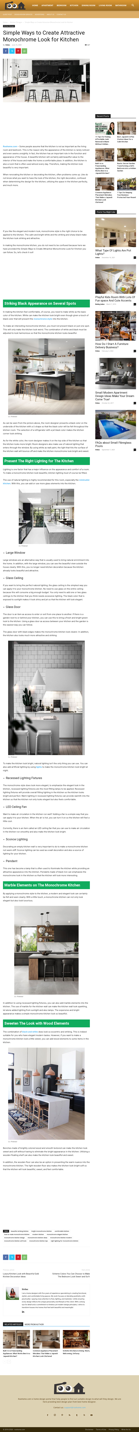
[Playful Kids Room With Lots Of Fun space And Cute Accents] (115, 279)
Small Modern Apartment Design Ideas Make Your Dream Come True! (114, 396)
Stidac (7, 45)
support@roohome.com (75, 1407)
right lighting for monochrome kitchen (64, 1241)
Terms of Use (101, 1429)
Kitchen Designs (16, 22)
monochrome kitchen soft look (15, 1241)
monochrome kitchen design (14, 1238)
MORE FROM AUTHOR (34, 1324)
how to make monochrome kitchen (16, 1234)
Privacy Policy (114, 1429)
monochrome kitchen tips (38, 1241)
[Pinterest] (18, 51)
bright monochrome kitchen (41, 1231)
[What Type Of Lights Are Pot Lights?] (115, 232)
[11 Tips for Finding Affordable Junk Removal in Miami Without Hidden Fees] (104, 128)
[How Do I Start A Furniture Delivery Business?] (115, 326)
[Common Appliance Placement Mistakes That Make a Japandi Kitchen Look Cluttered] (46, 1339)
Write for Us (126, 1429)
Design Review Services (23, 14)
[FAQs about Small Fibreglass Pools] (115, 424)
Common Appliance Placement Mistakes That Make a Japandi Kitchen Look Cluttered (45, 1353)
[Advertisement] (46, 125)
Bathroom (120, 5)
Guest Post (7, 14)
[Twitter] (12, 51)
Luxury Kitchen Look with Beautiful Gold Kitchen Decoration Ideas (21, 1275)
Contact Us (61, 14)
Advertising (39, 14)
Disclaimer (89, 1429)
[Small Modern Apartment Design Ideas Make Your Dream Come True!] (115, 373)
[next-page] (9, 1361)
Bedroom (61, 5)
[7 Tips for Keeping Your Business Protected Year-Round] (126, 183)
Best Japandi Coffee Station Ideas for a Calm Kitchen (125, 139)
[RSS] (69, 1415)
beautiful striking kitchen (20, 1231)
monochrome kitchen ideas (37, 1238)
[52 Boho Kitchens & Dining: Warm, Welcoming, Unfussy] (76, 1339)
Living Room (105, 5)
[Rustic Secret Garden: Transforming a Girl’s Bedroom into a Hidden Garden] (126, 154)
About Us (50, 14)
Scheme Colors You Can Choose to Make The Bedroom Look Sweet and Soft (71, 1275)
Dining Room (88, 5)
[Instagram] (55, 1415)
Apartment (47, 5)
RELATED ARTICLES (13, 1324)
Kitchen (74, 5)
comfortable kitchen (62, 1231)
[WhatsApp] (24, 51)
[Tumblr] (77, 1415)
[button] (132, 5)
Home (35, 5)
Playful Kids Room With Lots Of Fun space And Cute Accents (115, 299)
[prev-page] (4, 1361)
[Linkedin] (24, 1312)
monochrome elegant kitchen (57, 1234)
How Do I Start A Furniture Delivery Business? (111, 345)
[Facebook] (5, 51)
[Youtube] (91, 1415)
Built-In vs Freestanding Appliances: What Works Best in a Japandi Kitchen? (16, 1353)
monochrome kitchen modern (61, 1238)
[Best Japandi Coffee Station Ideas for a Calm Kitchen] (126, 128)
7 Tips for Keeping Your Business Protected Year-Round (126, 195)
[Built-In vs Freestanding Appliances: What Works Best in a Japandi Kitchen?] (16, 1339)
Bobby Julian (100, 304)
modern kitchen (38, 1234)
